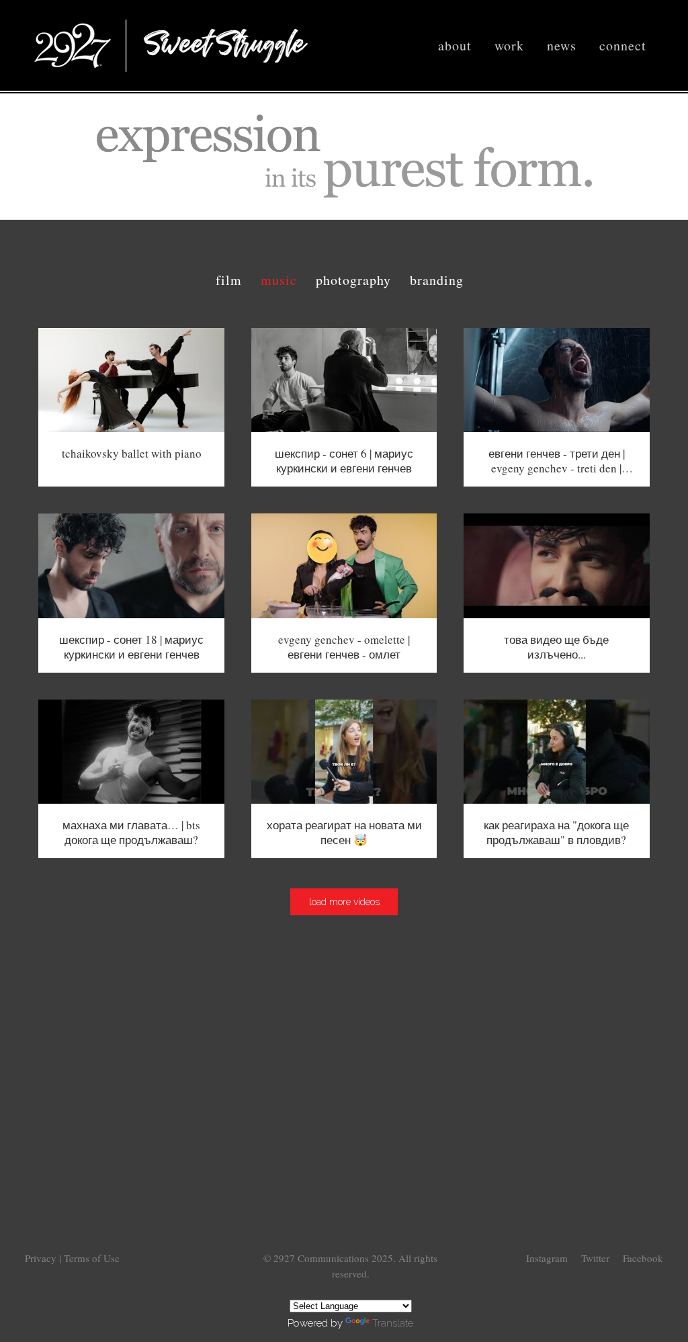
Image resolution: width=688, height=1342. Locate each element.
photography (353, 280)
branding (437, 280)
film (229, 280)
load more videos (344, 901)
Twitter (595, 1258)
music (279, 280)
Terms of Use (92, 1258)
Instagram (547, 1258)
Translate (392, 1323)
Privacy (42, 1258)
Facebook (643, 1258)
